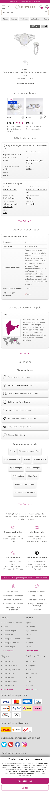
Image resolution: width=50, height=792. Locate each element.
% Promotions (18, 476)
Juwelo (6, 175)
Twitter (4, 744)
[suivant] (44, 116)
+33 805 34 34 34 (15, 566)
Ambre (28, 635)
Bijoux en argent (16, 468)
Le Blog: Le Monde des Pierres (37, 605)
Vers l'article (23, 221)
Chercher (46, 12)
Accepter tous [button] (25, 781)
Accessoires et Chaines (11, 623)
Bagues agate (7, 661)
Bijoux (5, 19)
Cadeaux (24, 19)
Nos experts (37, 596)
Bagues (27, 459)
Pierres (14, 19)
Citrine (28, 639)
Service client (13, 557)
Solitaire (30, 169)
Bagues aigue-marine (10, 669)
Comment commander (13, 596)
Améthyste (30, 665)
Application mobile (37, 600)
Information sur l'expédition (13, 609)
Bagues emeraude (9, 681)
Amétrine (30, 669)
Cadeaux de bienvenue (13, 604)
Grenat (29, 647)
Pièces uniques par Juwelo (25, 492)
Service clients (13, 592)
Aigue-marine (31, 631)
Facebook (17, 744)
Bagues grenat (7, 685)
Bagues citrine (7, 677)
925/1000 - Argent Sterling (34, 162)
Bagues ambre (7, 673)
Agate (28, 623)
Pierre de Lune (10, 189)
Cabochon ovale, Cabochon (11, 205)
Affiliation (37, 610)
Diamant (29, 643)
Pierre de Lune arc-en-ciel (36, 191)
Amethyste (30, 627)
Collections (35, 19)
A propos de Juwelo (36, 592)
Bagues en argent (33, 468)
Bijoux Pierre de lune (12, 459)
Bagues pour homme (10, 643)
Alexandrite (31, 661)
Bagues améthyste (9, 665)
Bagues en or (7, 635)
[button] (3, 6)
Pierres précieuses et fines (29, 451)
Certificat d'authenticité (13, 600)
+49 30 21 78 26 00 (15, 569)
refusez (7, 769)
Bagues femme (40, 459)
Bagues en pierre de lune (25, 484)
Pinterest (10, 744)
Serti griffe (31, 204)
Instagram (24, 744)
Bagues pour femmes (10, 639)
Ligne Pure (32, 476)
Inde (5, 212)
